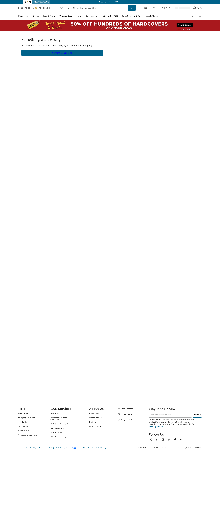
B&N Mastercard (60, 430)
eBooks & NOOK (115, 16)
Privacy (56, 448)
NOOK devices (114, 67)
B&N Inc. (92, 424)
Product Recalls (30, 433)
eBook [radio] (93, 58)
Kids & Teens (54, 16)
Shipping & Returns (31, 420)
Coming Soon (97, 16)
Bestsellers (28, 16)
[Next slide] (171, 194)
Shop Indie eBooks (37, 267)
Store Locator (124, 411)
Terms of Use (28, 448)
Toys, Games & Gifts (136, 16)
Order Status (124, 417)
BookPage (137, 215)
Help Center (28, 416)
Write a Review (93, 47)
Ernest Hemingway (119, 218)
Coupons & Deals (125, 422)
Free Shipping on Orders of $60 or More (110, 2)
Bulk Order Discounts (62, 426)
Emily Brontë (54, 218)
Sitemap (108, 448)
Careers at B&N (95, 420)
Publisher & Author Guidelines (61, 421)
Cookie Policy (98, 448)
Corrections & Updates (32, 437)
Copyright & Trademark (43, 448)
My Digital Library (150, 67)
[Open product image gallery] (53, 65)
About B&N (94, 416)
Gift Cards (27, 424)
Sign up (191, 417)
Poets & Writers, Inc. (161, 215)
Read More (53, 134)
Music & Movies (156, 16)
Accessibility (87, 448)
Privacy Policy (155, 427)
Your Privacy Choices (69, 448)
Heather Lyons (97, 44)
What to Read (71, 16)
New (84, 16)
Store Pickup (28, 429)
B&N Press (57, 416)
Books (41, 16)
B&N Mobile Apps (96, 429)
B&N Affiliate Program (62, 439)
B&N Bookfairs (59, 435)
